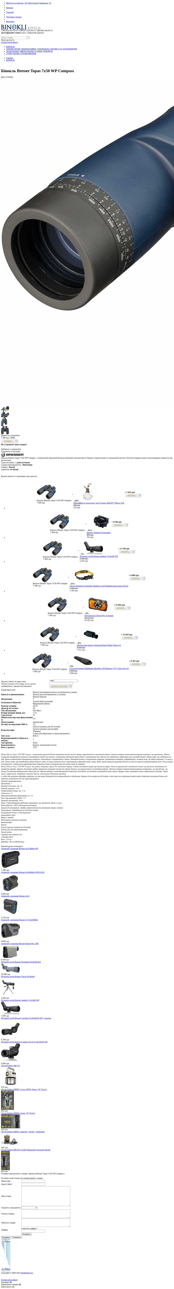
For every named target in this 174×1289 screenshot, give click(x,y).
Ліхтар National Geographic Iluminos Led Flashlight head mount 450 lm (99, 586)
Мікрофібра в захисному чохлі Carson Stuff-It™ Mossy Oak (98, 503)
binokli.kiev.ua (27, 1273)
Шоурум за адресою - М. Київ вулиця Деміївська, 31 (28, 3)
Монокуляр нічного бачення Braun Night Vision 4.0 (99, 645)
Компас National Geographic (99, 533)
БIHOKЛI (10, 47)
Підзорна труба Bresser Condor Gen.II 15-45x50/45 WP (24, 1042)
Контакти (10, 21)
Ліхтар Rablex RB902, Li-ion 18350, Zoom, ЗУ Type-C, (24, 1089)
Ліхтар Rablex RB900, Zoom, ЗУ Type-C (18, 1113)
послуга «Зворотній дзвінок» (22, 33)
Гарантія (10, 12)
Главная (9, 58)
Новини (9, 8)
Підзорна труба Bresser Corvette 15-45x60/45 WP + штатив (26, 1018)
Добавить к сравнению (11, 449)
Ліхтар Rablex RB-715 (10, 1066)
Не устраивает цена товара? (14, 444)
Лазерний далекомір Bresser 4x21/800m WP (19, 848)
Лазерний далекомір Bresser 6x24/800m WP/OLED (22, 872)
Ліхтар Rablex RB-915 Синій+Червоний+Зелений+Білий (25, 1150)
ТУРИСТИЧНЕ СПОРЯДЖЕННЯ (21, 53)
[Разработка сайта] (6, 1271)
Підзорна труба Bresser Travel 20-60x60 (18, 976)
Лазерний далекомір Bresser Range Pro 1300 (20, 944)
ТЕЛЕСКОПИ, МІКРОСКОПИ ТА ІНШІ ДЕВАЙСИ (29, 51)
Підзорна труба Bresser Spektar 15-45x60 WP (99, 556)
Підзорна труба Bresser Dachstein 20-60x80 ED (21, 962)
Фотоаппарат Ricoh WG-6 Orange (98, 616)
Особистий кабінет (9, 42)
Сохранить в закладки (10, 451)
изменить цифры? (29, 1228)
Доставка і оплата (14, 17)
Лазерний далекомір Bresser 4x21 (15, 896)
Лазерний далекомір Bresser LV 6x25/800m (19, 920)
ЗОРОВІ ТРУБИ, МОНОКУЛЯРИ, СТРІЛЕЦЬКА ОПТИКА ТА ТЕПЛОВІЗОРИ (41, 49)
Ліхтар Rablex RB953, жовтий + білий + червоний (23, 1132)
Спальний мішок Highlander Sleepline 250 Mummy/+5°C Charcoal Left (99, 668)
